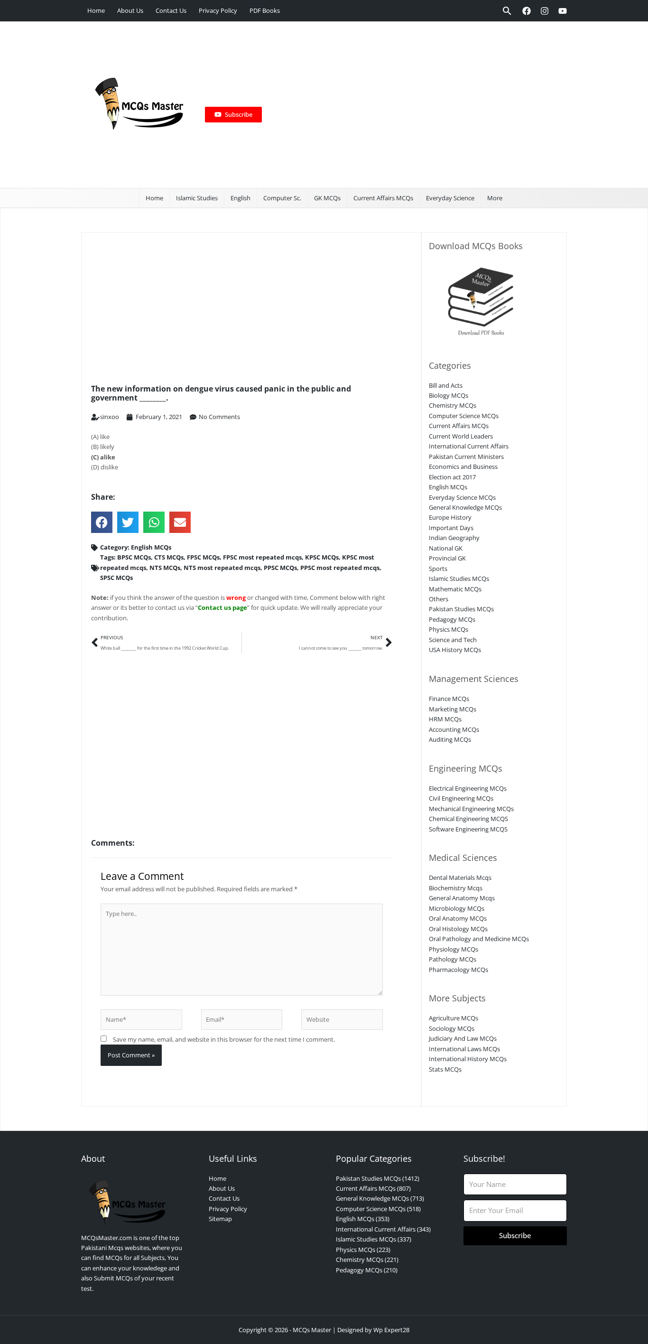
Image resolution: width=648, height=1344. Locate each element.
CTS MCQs (169, 557)
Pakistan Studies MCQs (461, 609)
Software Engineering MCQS (468, 829)
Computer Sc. (282, 198)
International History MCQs (468, 1059)
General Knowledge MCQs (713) (380, 1198)
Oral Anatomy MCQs (458, 918)
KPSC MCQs (322, 557)
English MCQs (151, 547)
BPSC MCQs (134, 557)
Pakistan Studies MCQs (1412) (377, 1178)
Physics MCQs (448, 629)
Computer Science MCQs (464, 415)
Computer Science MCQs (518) (378, 1208)
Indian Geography (454, 537)
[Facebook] (526, 11)
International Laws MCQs (464, 1049)
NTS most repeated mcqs (222, 567)
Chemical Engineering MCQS (468, 818)
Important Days (451, 527)
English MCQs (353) (362, 1218)
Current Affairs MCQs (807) (373, 1188)
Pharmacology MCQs (458, 969)
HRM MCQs (445, 719)
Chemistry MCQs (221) (367, 1259)
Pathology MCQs (452, 959)
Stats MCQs (445, 1069)
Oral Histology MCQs (458, 928)
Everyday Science (450, 198)
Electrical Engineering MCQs (468, 788)
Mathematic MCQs (455, 589)
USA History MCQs (455, 649)
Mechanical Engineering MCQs (471, 808)
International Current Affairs (469, 446)
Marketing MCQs (452, 709)
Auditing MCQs (450, 739)
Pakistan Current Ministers (466, 456)
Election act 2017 (452, 477)
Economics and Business (463, 466)
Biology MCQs (448, 395)
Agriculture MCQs (453, 1018)
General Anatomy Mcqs (462, 898)
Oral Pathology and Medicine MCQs (479, 938)
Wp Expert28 (391, 1329)
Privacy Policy (218, 10)
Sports (438, 568)
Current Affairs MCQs (383, 198)
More (494, 198)
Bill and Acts (446, 385)
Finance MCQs (449, 698)
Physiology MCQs (453, 949)
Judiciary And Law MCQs (463, 1038)
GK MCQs (327, 198)
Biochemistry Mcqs (455, 888)
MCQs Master (312, 1329)
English (240, 198)
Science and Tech (453, 639)
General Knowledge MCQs (465, 507)
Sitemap (220, 1218)
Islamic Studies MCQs (459, 578)
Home (96, 10)
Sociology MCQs (451, 1028)
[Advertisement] (410, 104)
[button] (507, 11)
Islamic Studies (197, 198)
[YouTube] (562, 11)
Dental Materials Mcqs (460, 877)
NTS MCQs (164, 567)
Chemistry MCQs (452, 405)
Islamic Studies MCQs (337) (373, 1239)
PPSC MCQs (280, 567)
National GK (446, 548)
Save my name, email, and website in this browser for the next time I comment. (224, 1039)
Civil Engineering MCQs (461, 798)
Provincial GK (447, 558)
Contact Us (171, 10)
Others (438, 599)
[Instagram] (544, 11)
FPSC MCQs (203, 557)
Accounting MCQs (454, 729)
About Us (130, 10)
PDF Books (265, 10)
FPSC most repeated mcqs (262, 557)
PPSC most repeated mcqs (340, 567)
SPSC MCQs (116, 577)
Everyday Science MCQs (462, 497)
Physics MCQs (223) (363, 1249)
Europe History (450, 517)
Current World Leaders (461, 436)
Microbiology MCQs (456, 908)
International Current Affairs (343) (383, 1229)
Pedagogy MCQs (452, 619)
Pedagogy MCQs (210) (367, 1270)
